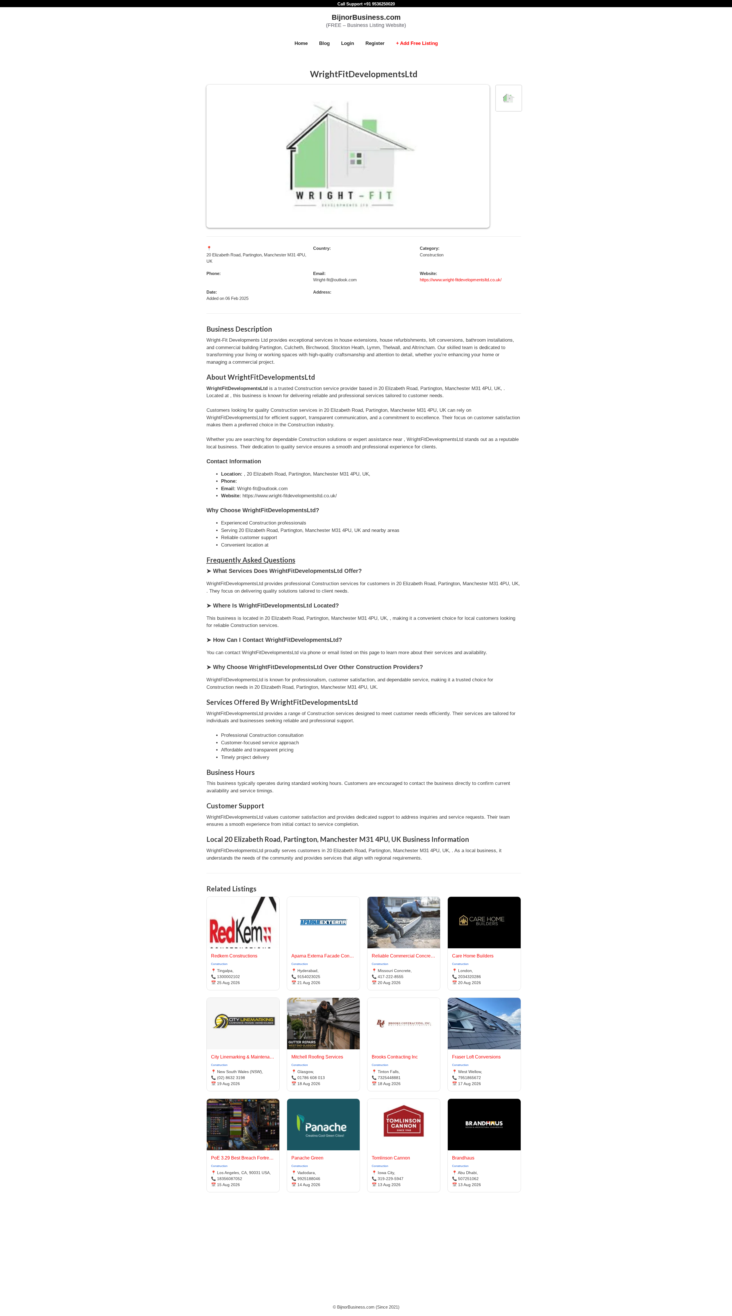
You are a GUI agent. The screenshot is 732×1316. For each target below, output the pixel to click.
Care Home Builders (473, 955)
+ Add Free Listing (417, 43)
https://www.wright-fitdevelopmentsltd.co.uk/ (461, 279)
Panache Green (307, 1157)
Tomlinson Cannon (391, 1157)
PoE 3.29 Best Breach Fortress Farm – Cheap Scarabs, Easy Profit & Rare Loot (243, 1157)
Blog (324, 43)
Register (375, 43)
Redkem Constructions (234, 955)
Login (347, 43)
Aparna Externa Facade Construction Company (323, 955)
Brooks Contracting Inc (395, 1056)
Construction (219, 963)
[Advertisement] (366, 1255)
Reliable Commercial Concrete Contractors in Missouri (404, 955)
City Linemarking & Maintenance (243, 1056)
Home (301, 43)
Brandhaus (463, 1157)
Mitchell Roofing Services (317, 1056)
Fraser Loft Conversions (476, 1056)
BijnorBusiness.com (366, 17)
